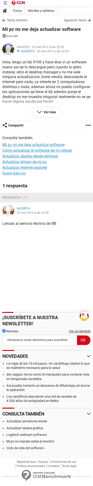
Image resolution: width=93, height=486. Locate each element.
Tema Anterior (17, 20)
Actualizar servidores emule (26, 421)
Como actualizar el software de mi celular (37, 150)
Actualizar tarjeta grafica (24, 428)
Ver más (49, 112)
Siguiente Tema (75, 20)
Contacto (54, 466)
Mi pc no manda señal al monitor (30, 441)
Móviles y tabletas (41, 11)
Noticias (11, 331)
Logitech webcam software (26, 435)
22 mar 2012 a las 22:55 (53, 51)
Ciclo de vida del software (25, 448)
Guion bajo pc (14, 173)
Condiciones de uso (63, 461)
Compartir (16, 125)
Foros (17, 11)
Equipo (43, 461)
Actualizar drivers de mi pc (24, 162)
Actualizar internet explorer (24, 167)
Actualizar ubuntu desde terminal (30, 156)
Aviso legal (69, 466)
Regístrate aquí (26, 461)
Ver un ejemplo (80, 331)
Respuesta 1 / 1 (15, 197)
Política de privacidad (31, 466)
